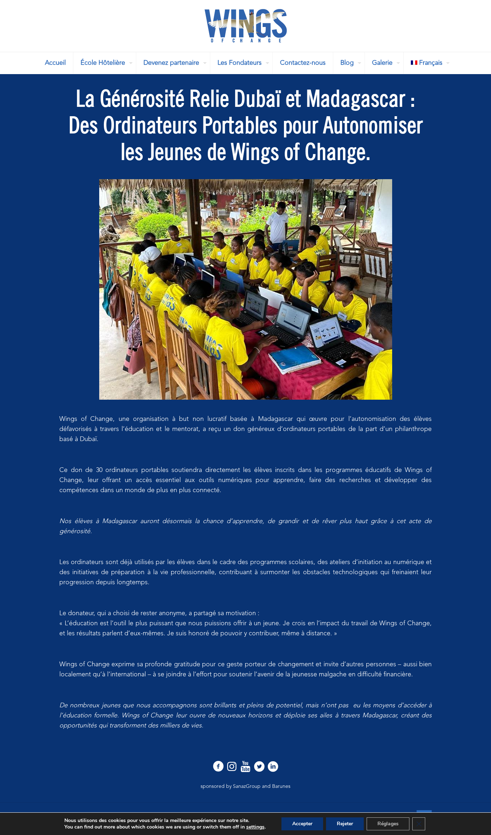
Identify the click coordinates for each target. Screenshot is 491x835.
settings (255, 827)
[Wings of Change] (245, 26)
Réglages (388, 823)
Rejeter (345, 823)
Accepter (302, 823)
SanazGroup (247, 786)
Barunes (281, 786)
